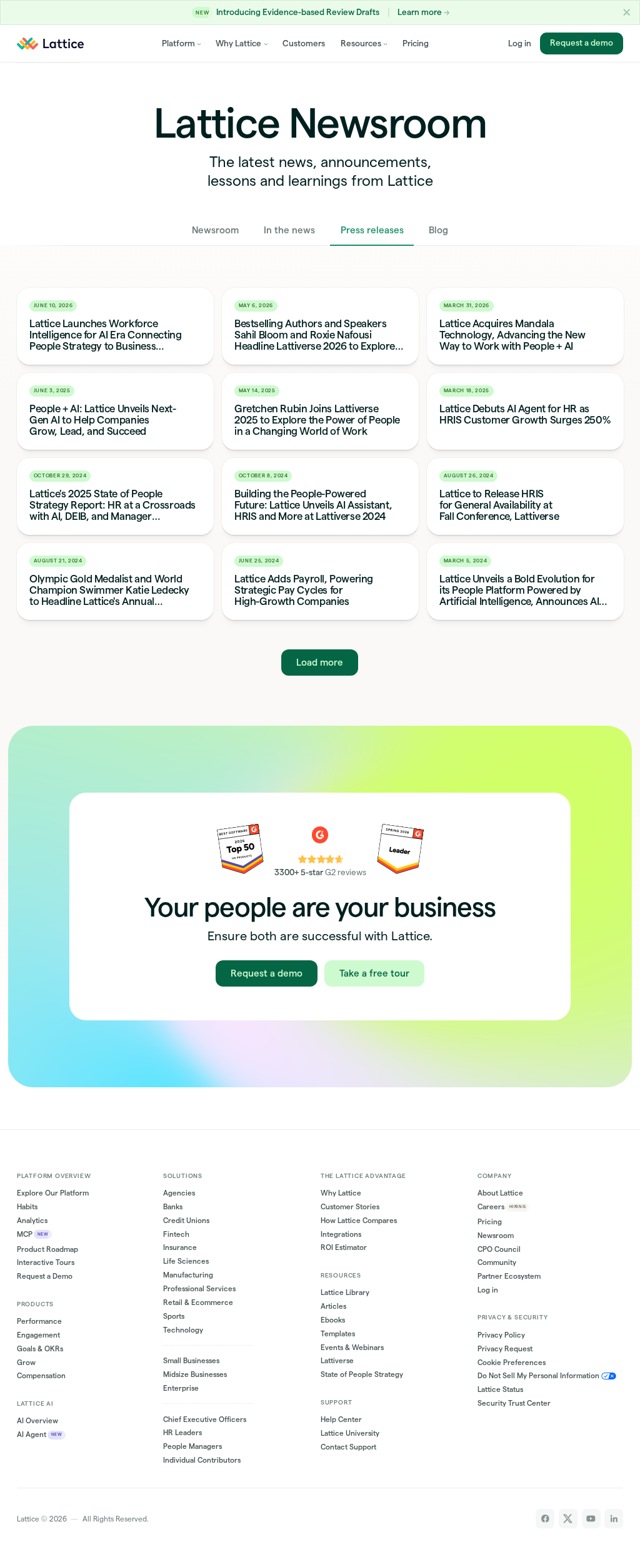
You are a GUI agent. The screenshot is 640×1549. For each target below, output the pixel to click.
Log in (519, 43)
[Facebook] (545, 1518)
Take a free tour (374, 973)
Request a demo (581, 43)
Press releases (372, 230)
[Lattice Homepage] (50, 44)
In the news (289, 230)
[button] (626, 12)
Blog (438, 230)
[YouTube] (591, 1518)
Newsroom (215, 230)
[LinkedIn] (613, 1518)
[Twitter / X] (568, 1518)
